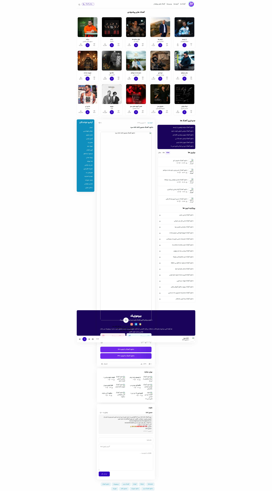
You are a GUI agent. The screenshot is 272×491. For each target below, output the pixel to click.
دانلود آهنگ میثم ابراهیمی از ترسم (183, 127)
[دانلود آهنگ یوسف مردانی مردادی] (160, 61)
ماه (164, 153)
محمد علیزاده (89, 180)
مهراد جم (90, 146)
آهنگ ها (182, 4)
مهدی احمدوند (88, 176)
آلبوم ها (176, 4)
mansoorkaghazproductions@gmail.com (140, 421)
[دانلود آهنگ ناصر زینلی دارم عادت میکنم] (136, 61)
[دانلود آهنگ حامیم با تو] (112, 27)
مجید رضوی (89, 135)
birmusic (150, 484)
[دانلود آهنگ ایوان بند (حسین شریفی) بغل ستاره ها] (136, 27)
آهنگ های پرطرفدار (159, 4)
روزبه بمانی (89, 158)
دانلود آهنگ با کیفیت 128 (126, 349)
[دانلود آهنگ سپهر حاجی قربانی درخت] (87, 27)
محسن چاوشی (88, 184)
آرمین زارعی (89, 139)
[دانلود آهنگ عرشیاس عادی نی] (87, 94)
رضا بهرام (90, 161)
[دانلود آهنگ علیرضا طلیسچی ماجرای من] (160, 94)
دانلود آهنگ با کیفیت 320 (126, 356)
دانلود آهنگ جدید (134, 326)
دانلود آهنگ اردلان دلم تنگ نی (184, 139)
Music (142, 484)
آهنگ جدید (126, 484)
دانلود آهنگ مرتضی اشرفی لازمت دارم (182, 131)
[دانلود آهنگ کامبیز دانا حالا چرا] (112, 61)
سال (159, 153)
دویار (91, 127)
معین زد (90, 143)
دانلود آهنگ (105, 484)
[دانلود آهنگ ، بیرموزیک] (191, 4)
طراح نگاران (132, 332)
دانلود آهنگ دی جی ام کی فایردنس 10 (182, 146)
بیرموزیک (116, 484)
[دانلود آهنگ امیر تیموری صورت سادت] (87, 61)
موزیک (115, 489)
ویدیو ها (169, 4)
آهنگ (134, 484)
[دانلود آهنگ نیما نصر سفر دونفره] (184, 61)
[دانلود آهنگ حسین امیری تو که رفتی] (184, 94)
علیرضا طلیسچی (88, 169)
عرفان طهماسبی (88, 131)
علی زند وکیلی (89, 165)
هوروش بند (89, 173)
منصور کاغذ (125, 326)
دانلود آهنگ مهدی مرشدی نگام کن (183, 135)
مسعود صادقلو (88, 154)
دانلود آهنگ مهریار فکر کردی (185, 142)
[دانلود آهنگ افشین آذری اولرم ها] (160, 27)
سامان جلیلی (89, 188)
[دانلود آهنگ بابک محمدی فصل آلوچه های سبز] (136, 94)
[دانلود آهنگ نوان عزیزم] (112, 94)
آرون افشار (89, 150)
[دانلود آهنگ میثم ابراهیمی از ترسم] (184, 27)
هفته (167, 153)
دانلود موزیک (135, 489)
